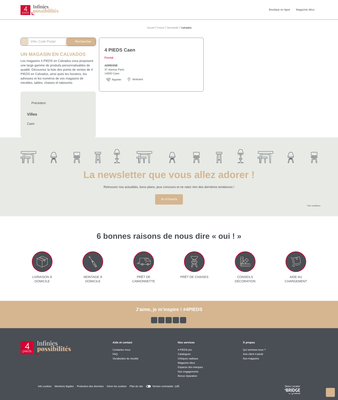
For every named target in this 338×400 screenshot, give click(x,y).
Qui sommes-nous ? (254, 350)
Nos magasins (251, 358)
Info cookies (44, 386)
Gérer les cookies (117, 386)
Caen (30, 124)
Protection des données (90, 386)
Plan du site (136, 386)
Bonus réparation (187, 376)
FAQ (115, 354)
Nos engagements (188, 372)
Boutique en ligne (279, 9)
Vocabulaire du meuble (125, 358)
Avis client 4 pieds (253, 354)
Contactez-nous (121, 350)
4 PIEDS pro (185, 350)
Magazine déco (305, 9)
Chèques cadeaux (188, 358)
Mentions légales (64, 386)
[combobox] (45, 41)
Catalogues (184, 354)
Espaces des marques (190, 367)
